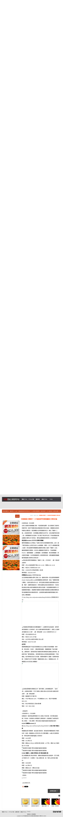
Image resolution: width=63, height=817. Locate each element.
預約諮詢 (54, 791)
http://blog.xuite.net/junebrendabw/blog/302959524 (37, 597)
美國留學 (25, 711)
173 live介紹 (31, 499)
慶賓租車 (45, 580)
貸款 (56, 592)
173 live (17, 516)
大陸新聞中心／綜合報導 (28, 713)
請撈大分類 (36, 515)
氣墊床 (24, 775)
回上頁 (59, 795)
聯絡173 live (24, 499)
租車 (54, 721)
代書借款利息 (50, 632)
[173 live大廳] (11, 539)
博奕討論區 (46, 528)
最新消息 (38, 499)
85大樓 (30, 632)
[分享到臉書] (55, 811)
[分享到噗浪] (58, 811)
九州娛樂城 (31, 629)
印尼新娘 (48, 560)
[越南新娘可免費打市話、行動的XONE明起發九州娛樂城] (35, 801)
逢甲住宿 (46, 535)
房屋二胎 (38, 577)
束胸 (35, 525)
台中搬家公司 (25, 758)
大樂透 (25, 721)
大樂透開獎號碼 (43, 555)
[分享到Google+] (57, 811)
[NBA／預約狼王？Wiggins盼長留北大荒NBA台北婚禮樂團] (25, 801)
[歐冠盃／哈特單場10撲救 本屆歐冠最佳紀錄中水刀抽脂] (55, 801)
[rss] (60, 811)
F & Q (51, 499)
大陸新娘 (32, 567)
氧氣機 (42, 743)
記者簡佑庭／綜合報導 (28, 523)
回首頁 (31, 515)
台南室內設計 (33, 545)
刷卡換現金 (33, 538)
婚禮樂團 (34, 540)
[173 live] (11, 499)
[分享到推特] (53, 811)
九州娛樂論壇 (53, 538)
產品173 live (44, 499)
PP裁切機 (46, 716)
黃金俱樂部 (34, 755)
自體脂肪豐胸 (28, 691)
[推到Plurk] (23, 786)
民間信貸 (35, 557)
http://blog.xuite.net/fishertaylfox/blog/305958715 (36, 726)
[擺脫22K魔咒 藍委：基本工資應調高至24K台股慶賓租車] (45, 801)
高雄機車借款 (28, 533)
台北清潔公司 (26, 783)
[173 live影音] (11, 564)
